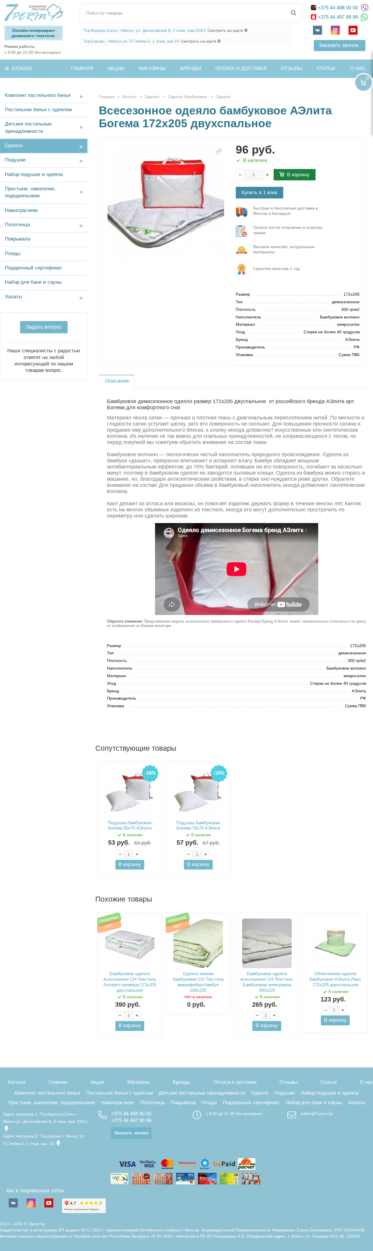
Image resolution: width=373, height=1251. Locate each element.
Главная (82, 68)
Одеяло (13, 145)
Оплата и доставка (241, 68)
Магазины (152, 68)
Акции (116, 68)
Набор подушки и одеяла (34, 174)
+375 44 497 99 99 (337, 17)
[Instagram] (335, 30)
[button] (219, 151)
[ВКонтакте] (317, 30)
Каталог (22, 68)
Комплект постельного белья (38, 95)
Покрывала (17, 239)
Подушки (15, 160)
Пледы (12, 253)
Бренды (190, 68)
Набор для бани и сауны (33, 282)
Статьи (326, 68)
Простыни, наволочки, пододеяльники (30, 192)
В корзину (298, 174)
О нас (357, 68)
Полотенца (17, 224)
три (285, 211)
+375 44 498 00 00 (337, 8)
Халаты (13, 296)
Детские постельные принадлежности (28, 127)
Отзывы (291, 68)
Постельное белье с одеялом (38, 109)
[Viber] (364, 8)
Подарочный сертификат (33, 268)
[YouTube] (353, 30)
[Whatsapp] (364, 17)
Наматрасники (21, 210)
